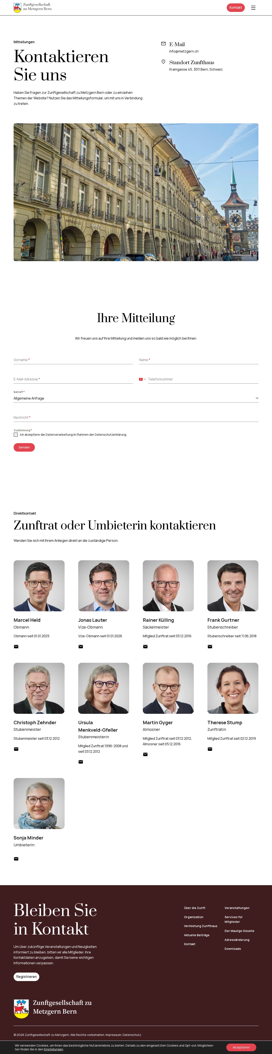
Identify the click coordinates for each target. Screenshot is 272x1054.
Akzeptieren (241, 1047)
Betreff (19, 392)
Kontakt (236, 7)
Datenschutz (132, 1035)
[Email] (16, 646)
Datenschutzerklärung (110, 434)
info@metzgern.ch (183, 51)
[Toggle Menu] (253, 8)
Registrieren (26, 976)
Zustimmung (23, 430)
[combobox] (142, 379)
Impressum (113, 1035)
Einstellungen (53, 1049)
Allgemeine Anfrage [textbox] (29, 398)
